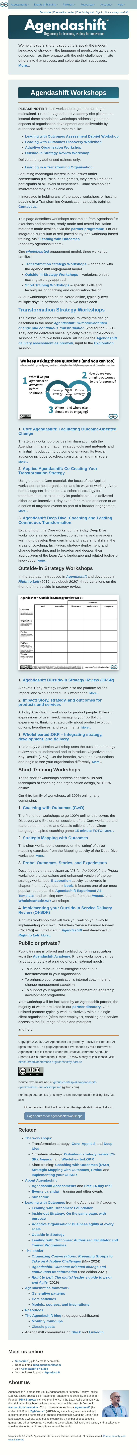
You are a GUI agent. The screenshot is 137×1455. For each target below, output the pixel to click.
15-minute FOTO (88, 831)
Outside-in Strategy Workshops (51, 274)
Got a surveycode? (115, 12)
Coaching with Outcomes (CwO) (53, 807)
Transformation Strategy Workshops (56, 264)
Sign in (99, 12)
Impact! (98, 896)
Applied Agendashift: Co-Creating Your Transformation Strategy (57, 470)
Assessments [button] (19, 4)
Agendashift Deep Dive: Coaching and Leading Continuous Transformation (65, 520)
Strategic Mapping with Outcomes (55, 838)
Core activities (44, 1299)
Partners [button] (68, 4)
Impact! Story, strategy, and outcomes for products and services (60, 702)
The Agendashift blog (43, 1315)
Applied (88, 1144)
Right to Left (28, 581)
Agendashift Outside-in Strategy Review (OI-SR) (68, 680)
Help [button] (120, 4)
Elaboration (61, 880)
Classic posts (43, 1327)
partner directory (86, 1007)
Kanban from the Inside (23, 1407)
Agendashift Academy (51, 956)
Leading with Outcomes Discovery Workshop (63, 142)
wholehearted (37, 251)
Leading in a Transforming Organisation (59, 167)
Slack (76, 1332)
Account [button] (105, 4)
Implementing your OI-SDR (54, 1175)
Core (76, 1144)
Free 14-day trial (85, 12)
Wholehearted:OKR (34, 901)
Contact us (27, 206)
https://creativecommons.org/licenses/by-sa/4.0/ (50, 1062)
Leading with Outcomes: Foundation (62, 1208)
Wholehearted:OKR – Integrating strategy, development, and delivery (60, 736)
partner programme (87, 229)
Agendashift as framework (47, 1288)
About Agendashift (41, 1180)
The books (34, 1251)
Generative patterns (48, 1293)
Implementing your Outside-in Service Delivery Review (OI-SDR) (65, 910)
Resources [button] (87, 4)
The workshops (38, 1138)
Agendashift (76, 576)
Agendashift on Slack (34, 1368)
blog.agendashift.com (47, 1365)
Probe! (96, 1170)
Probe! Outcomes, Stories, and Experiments (65, 863)
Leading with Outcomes (60, 239)
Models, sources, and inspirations (60, 1304)
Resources (34, 1310)
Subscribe (45, 12)
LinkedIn (96, 1332)
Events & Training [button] (45, 4)
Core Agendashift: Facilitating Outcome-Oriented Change (67, 431)
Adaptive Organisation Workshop (53, 147)
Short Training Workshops (47, 285)
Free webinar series (63, 12)
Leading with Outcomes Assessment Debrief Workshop (72, 136)
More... (24, 65)
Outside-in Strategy (48, 1235)
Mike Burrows (27, 1399)
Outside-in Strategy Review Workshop (57, 153)
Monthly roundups (47, 1321)
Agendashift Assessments (54, 1186)
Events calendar (45, 1191)
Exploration (104, 343)
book (68, 886)
